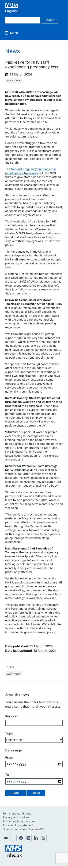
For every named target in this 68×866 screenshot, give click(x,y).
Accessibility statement (18, 825)
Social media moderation (19, 821)
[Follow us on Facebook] (21, 840)
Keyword (11, 716)
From (9, 757)
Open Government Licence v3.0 (23, 829)
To (7, 774)
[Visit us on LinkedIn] (36, 840)
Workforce (13, 80)
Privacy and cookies (16, 817)
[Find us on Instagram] (28, 840)
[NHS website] (13, 856)
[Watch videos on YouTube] (43, 840)
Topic (9, 733)
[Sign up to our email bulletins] (6, 840)
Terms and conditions (17, 813)
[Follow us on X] (13, 840)
